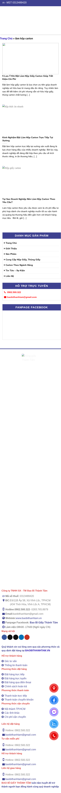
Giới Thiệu (11, 248)
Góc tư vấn (11, 661)
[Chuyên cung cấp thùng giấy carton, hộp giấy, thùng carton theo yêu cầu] (32, 20)
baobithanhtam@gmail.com (20, 734)
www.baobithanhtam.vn (29, 618)
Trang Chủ (11, 243)
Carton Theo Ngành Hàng (19, 265)
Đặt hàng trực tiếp (14, 674)
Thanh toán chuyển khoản (19, 699)
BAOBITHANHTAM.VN (37, 650)
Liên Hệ (10, 276)
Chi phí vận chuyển (15, 717)
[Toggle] (58, 259)
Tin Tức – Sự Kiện (15, 270)
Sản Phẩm (11, 254)
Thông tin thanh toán (16, 665)
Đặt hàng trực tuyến (15, 678)
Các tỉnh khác (12, 713)
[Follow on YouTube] (27, 637)
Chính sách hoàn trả (16, 686)
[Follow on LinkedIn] (21, 637)
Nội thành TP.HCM (15, 709)
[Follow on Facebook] (4, 637)
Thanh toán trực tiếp (16, 695)
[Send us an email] (15, 637)
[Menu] (2, 20)
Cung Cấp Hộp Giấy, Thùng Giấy (23, 259)
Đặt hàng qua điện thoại (18, 682)
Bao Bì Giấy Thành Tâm (44, 622)
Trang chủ (6, 38)
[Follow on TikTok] (10, 637)
